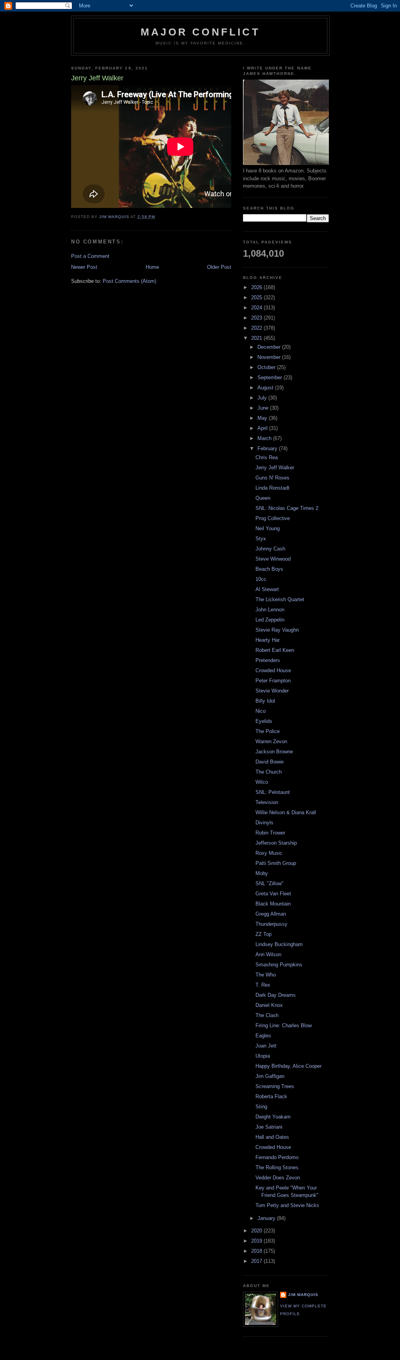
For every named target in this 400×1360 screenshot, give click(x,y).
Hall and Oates (272, 1137)
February (268, 448)
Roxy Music (268, 853)
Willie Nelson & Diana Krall (285, 812)
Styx (260, 539)
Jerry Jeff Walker (274, 467)
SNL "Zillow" (269, 883)
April (263, 428)
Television (266, 802)
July (262, 398)
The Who (265, 975)
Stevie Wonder (272, 691)
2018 (257, 1251)
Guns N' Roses (272, 478)
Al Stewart (267, 589)
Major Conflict (200, 32)
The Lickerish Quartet (279, 599)
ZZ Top (263, 934)
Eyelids (263, 721)
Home (152, 267)
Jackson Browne (274, 752)
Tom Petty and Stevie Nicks (287, 1205)
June (263, 408)
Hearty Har (267, 640)
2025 (257, 297)
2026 (257, 287)
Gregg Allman (270, 914)
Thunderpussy (271, 924)
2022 (257, 328)
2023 (257, 318)
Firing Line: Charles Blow (283, 1025)
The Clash (267, 1015)
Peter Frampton (273, 681)
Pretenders (267, 660)
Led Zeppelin (269, 620)
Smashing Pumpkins (278, 965)
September (270, 377)
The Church (268, 772)
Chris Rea (266, 457)
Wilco (261, 782)
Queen (262, 498)
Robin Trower (270, 833)
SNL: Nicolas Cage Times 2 (286, 508)
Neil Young (267, 528)
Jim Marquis (303, 1295)
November (269, 357)
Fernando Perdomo (276, 1157)
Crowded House (273, 670)
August (266, 388)
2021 (257, 338)
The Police (267, 731)
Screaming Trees (274, 1086)
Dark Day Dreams (275, 995)
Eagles (263, 1036)
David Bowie (269, 762)
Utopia (262, 1056)
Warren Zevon (271, 741)
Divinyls (264, 823)
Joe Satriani (268, 1127)
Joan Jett (266, 1046)
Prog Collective (272, 518)
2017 (257, 1261)
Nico (260, 711)
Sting (261, 1107)
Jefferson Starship (276, 843)
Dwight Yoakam (273, 1117)
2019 (257, 1241)
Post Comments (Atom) (129, 281)
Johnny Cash (270, 549)
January (267, 1218)
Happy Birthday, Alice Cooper (288, 1066)
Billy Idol (265, 701)
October (267, 367)
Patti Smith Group (275, 863)
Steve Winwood (273, 559)
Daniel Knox (269, 1005)
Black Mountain (273, 904)
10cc (260, 579)
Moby (261, 873)
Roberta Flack (271, 1096)
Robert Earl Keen (274, 650)
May (263, 418)
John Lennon (269, 610)
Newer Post (84, 267)
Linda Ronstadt (272, 488)
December (269, 347)
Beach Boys (269, 569)
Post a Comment (90, 256)
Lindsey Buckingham (279, 944)
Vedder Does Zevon (277, 1178)
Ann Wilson (268, 954)
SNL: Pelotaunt (272, 792)
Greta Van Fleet (273, 894)
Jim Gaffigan (269, 1076)
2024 (257, 308)
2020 (257, 1231)
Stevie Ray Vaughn (277, 630)
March (265, 438)
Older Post (219, 267)
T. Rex (262, 985)
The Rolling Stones (276, 1167)
